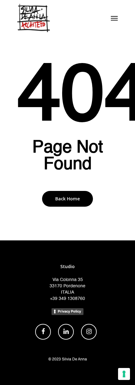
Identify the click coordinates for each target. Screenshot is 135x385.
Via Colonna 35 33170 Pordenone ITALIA (67, 286)
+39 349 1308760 (67, 298)
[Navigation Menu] (114, 18)
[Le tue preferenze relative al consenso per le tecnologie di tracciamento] (124, 374)
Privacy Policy (69, 311)
